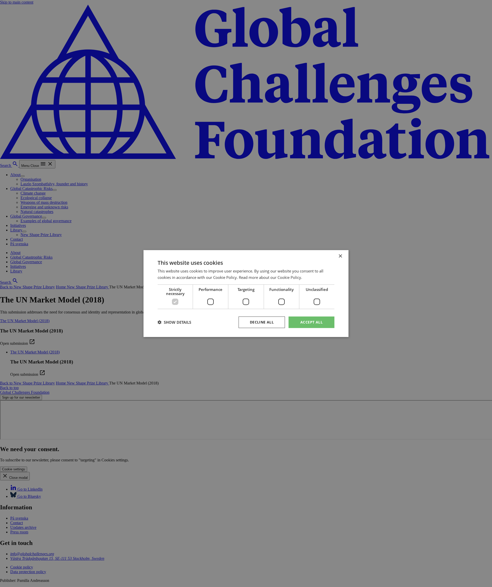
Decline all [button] (262, 322)
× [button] (340, 256)
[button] (174, 322)
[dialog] (246, 293)
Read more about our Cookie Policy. (270, 277)
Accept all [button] (311, 322)
